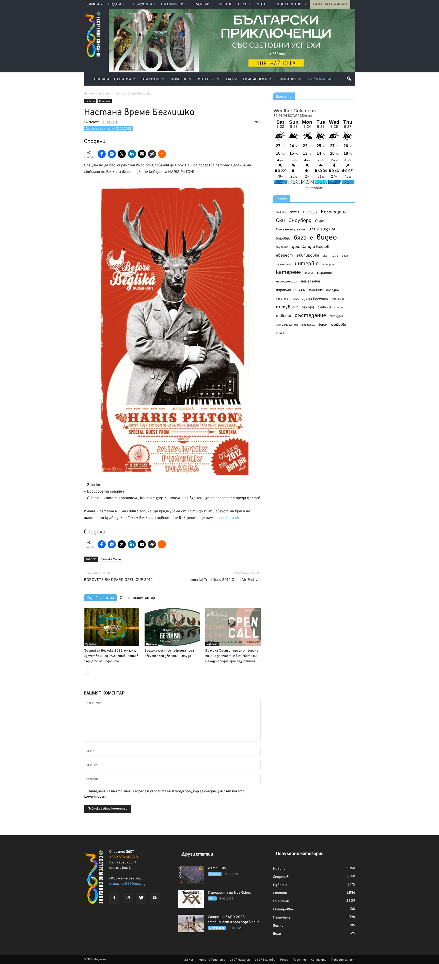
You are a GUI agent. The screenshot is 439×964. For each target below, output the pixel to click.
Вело (242, 4)
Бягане (225, 4)
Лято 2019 (217, 868)
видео (327, 237)
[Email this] (142, 154)
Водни (114, 4)
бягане (303, 238)
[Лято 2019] (191, 874)
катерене (288, 272)
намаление (310, 281)
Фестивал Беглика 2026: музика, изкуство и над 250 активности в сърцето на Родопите (111, 656)
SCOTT (295, 213)
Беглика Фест (111, 559)
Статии (280, 893)
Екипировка (255, 79)
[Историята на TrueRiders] (191, 899)
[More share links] (162, 154)
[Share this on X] (122, 154)
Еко (229, 79)
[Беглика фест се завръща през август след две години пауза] (172, 627)
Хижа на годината (290, 230)
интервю (307, 264)
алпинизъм (321, 229)
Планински (172, 4)
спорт (338, 307)
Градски (201, 4)
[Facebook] (114, 898)
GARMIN (281, 212)
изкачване (283, 264)
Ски (280, 221)
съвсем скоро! (233, 518)
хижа (280, 333)
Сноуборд (299, 221)
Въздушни (141, 4)
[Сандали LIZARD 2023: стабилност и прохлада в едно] (191, 923)
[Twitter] (141, 898)
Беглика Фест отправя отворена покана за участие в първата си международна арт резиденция (231, 656)
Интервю (206, 79)
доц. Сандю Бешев (311, 246)
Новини (101, 79)
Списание (287, 79)
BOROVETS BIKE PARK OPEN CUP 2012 (118, 580)
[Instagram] (128, 898)
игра (345, 256)
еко (325, 256)
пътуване (287, 307)
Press (284, 960)
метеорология (286, 282)
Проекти (299, 960)
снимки (324, 307)
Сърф (319, 221)
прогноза (282, 299)
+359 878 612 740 (123, 857)
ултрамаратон (287, 325)
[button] (349, 78)
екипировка (307, 255)
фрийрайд (338, 325)
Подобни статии (100, 598)
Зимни (92, 4)
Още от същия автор (137, 598)
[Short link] (152, 154)
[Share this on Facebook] (102, 154)
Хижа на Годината (330, 4)
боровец (283, 238)
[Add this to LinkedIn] (132, 154)
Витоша (310, 212)
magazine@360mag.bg (127, 884)
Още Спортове (289, 4)
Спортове (281, 877)
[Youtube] (155, 898)
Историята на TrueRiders (229, 893)
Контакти (318, 960)
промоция (338, 299)
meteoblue (314, 188)
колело (308, 273)
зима (334, 256)
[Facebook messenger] (112, 154)
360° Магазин (320, 79)
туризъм (336, 316)
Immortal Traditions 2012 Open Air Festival (224, 580)
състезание (310, 315)
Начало (89, 94)
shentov (94, 122)
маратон (324, 273)
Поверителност (343, 960)
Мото (261, 4)
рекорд (308, 307)
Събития (122, 79)
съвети (283, 316)
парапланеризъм (291, 290)
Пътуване (151, 79)
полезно (332, 290)
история (328, 264)
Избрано (90, 644)
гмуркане (282, 247)
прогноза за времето (310, 299)
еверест (284, 255)
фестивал (308, 325)
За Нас (189, 960)
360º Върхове (265, 960)
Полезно (179, 79)
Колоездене (334, 212)
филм (322, 324)
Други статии (197, 854)
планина (316, 290)
